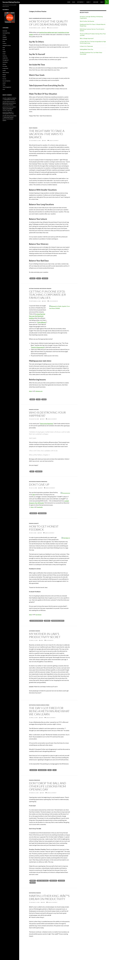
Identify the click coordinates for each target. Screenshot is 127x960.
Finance (4, 43)
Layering (4, 56)
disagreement (42, 770)
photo (30, 391)
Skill (33, 494)
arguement (33, 770)
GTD (4, 49)
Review (4, 74)
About (102, 2)
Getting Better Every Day (86, 49)
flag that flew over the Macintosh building (37, 316)
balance (32, 278)
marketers (39, 471)
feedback (47, 620)
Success (36, 409)
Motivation (42, 18)
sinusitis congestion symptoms (9, 98)
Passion (49, 18)
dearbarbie (40, 507)
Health (4, 51)
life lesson (61, 880)
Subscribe (95, 2)
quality (36, 523)
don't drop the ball (43, 880)
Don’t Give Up (39, 484)
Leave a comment (53, 27)
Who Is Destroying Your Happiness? (47, 414)
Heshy (44, 27)
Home (68, 2)
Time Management (7, 87)
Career (4, 35)
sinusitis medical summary (8, 101)
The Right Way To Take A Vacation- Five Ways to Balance (46, 134)
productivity (5, 68)
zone (4, 89)
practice (32, 882)
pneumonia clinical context (9, 107)
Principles (44, 481)
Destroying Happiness (46, 423)
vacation (45, 278)
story (38, 399)
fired (49, 770)
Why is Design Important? (87, 38)
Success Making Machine (11, 2)
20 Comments (49, 640)
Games (88, 2)
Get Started (80, 2)
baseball (32, 880)
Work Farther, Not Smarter (87, 21)
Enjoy (30, 18)
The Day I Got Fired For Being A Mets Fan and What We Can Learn (49, 711)
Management (6, 60)
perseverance (42, 513)
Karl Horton (38, 614)
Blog (73, 2)
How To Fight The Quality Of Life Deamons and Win (48, 23)
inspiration (33, 513)
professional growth (58, 620)
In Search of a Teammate (86, 46)
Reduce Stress (45, 705)
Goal (4, 47)
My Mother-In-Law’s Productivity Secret (44, 635)
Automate (32, 631)
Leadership (36, 18)
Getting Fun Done (34, 288)
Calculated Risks (6, 33)
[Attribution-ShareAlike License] (29, 507)
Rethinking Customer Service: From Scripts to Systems (8, 119)
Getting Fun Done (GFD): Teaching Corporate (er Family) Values (47, 294)
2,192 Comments (53, 301)
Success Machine (6, 81)
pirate (38, 314)
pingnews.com (39, 391)
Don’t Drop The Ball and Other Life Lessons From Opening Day (47, 786)
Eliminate (5, 39)
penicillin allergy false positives (9, 115)
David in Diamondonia (37, 347)
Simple (4, 76)
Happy (32, 471)
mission (32, 399)
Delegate (5, 37)
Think (4, 85)
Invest (4, 53)
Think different (41, 322)
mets (54, 770)
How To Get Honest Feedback (43, 528)
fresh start (53, 880)
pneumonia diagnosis (7, 112)
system (4, 83)
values (44, 399)
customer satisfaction (36, 620)
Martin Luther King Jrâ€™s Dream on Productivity (49, 897)
